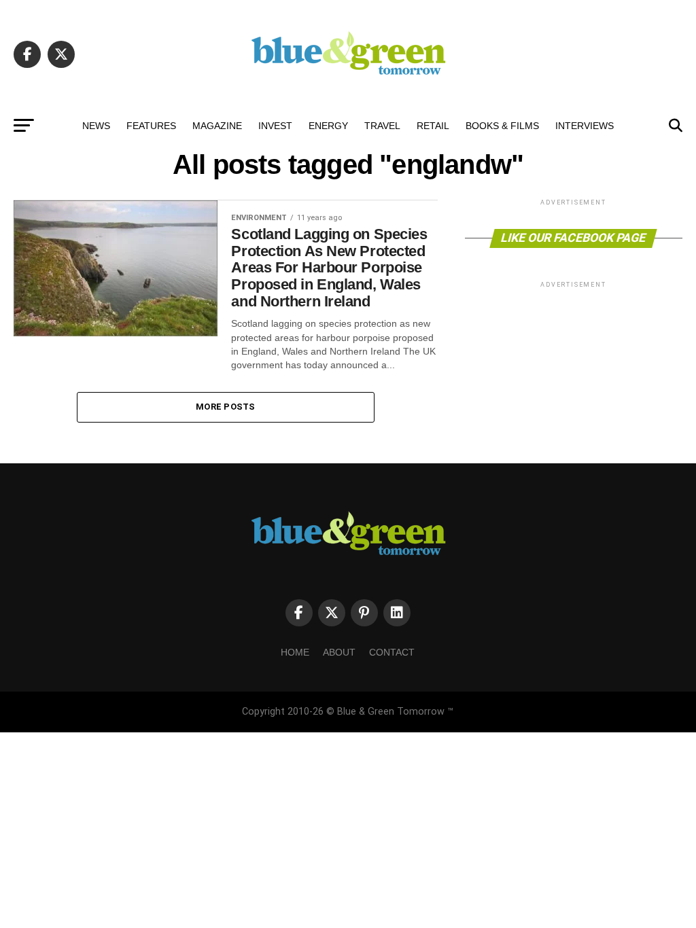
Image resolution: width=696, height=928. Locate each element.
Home (295, 652)
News (96, 125)
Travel (382, 125)
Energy (328, 125)
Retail (433, 125)
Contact (392, 652)
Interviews (584, 125)
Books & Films (502, 125)
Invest (275, 125)
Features (151, 125)
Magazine (217, 125)
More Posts (226, 406)
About (339, 652)
